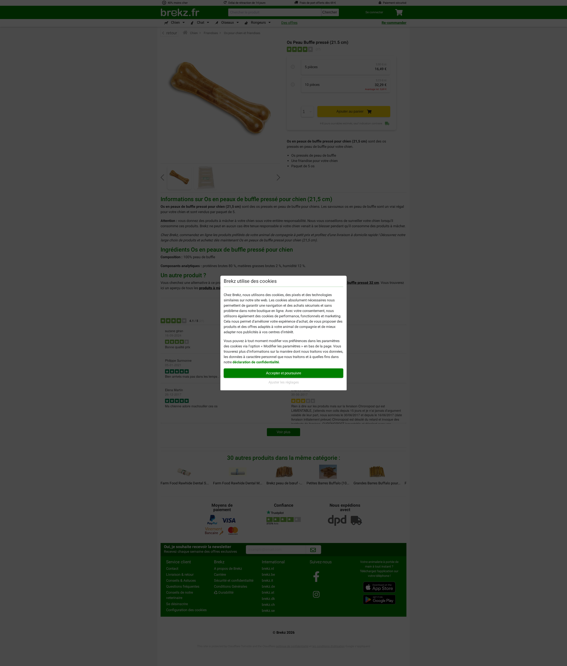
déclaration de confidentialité (256, 362)
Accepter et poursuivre (283, 373)
